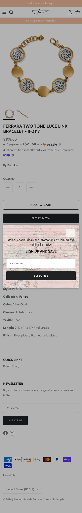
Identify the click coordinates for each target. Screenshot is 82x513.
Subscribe (41, 276)
